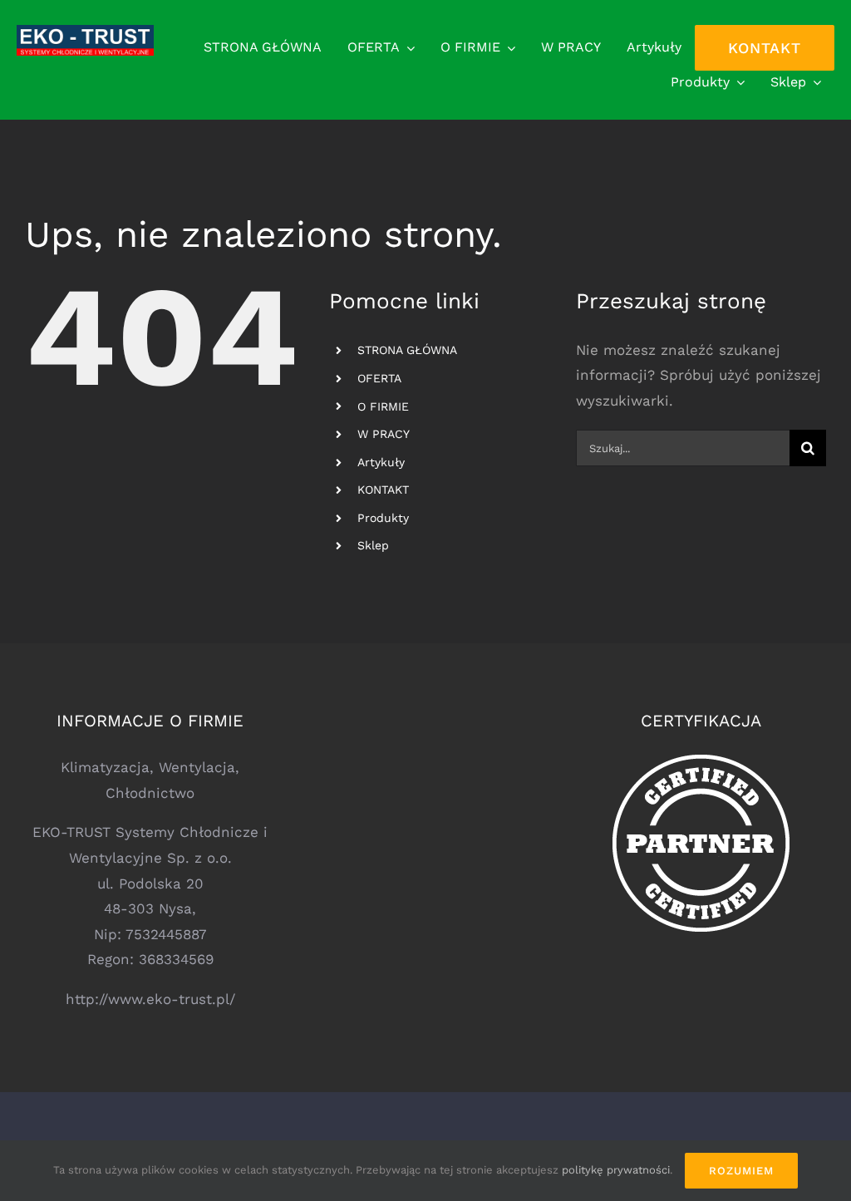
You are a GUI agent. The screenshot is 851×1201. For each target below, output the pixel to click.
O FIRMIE (383, 406)
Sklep (373, 545)
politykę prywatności (616, 1170)
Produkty (383, 517)
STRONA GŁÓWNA (407, 350)
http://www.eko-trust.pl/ (150, 999)
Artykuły (381, 462)
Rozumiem (741, 1170)
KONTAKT (383, 489)
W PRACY (383, 434)
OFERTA (379, 378)
